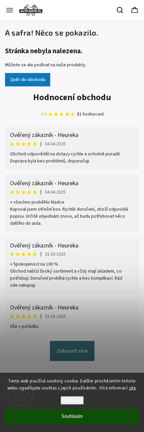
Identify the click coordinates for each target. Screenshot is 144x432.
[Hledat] (120, 10)
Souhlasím (72, 416)
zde (132, 388)
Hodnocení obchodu (72, 97)
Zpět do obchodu (27, 79)
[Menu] (9, 10)
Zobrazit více (72, 351)
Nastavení (72, 400)
